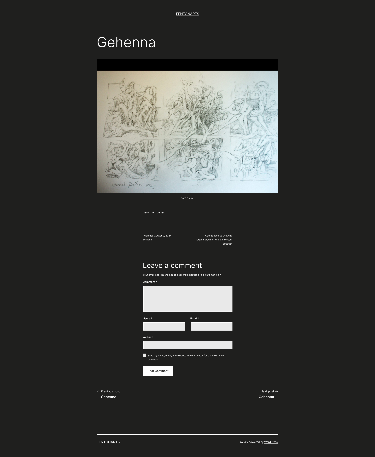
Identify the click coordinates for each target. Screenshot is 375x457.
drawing (209, 239)
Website (148, 337)
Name (147, 318)
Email (194, 318)
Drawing (227, 235)
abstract (227, 243)
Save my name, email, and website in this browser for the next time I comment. (186, 357)
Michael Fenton (223, 239)
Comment (150, 281)
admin (149, 239)
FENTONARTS (187, 14)
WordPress (271, 442)
